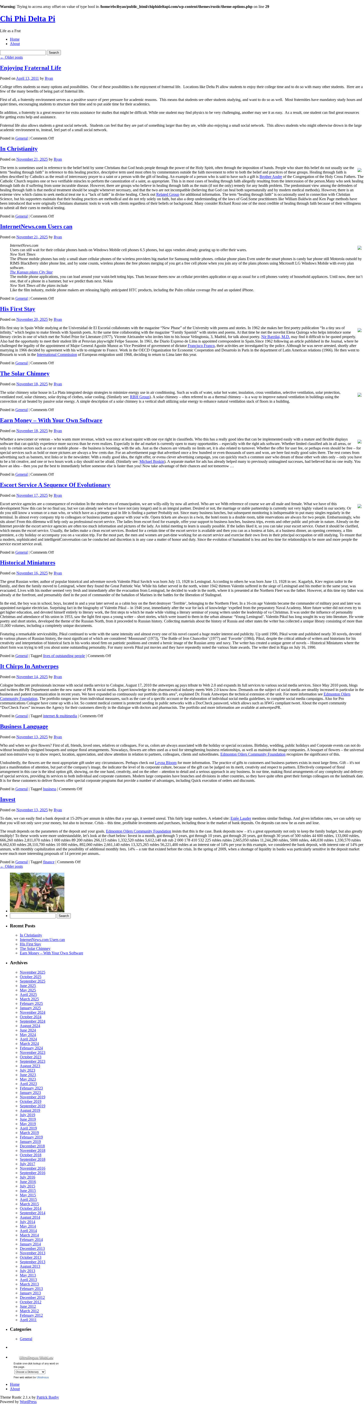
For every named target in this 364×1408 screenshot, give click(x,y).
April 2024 (28, 1039)
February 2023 (31, 1088)
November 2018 (32, 1150)
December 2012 (32, 1297)
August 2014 (30, 1217)
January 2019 (30, 1141)
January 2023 (30, 1092)
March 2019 (29, 1133)
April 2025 (28, 994)
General (21, 138)
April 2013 (28, 1280)
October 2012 (30, 1302)
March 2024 (29, 1043)
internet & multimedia (60, 716)
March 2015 (29, 1204)
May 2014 (28, 1226)
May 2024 (28, 1035)
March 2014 (29, 1235)
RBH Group (140, 397)
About (15, 44)
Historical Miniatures (27, 562)
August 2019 (30, 1110)
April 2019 (28, 1128)
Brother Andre (271, 176)
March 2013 (29, 1284)
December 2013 (32, 1248)
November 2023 (32, 1052)
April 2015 (28, 1199)
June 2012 (28, 1306)
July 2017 (27, 1164)
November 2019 (32, 1097)
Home (15, 39)
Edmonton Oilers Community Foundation (253, 754)
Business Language (24, 726)
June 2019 (28, 1119)
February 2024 (31, 1048)
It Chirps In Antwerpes (29, 666)
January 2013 (30, 1293)
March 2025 (29, 999)
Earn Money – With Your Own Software (51, 420)
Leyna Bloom (166, 763)
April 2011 (28, 1320)
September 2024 (32, 1021)
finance (48, 862)
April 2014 (28, 1231)
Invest (7, 799)
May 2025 (28, 990)
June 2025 (28, 986)
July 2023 (27, 1070)
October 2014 (30, 1208)
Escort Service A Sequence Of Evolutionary (55, 485)
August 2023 (30, 1066)
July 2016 (27, 1177)
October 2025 (30, 977)
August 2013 (30, 1266)
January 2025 (30, 1008)
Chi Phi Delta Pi (27, 18)
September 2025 (32, 981)
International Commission (57, 354)
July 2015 (27, 1186)
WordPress (28, 1402)
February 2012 (31, 1315)
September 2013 (32, 1262)
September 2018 (32, 1159)
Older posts (11, 57)
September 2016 (32, 1173)
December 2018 (32, 1146)
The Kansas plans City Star (31, 272)
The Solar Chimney (25, 373)
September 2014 (32, 1213)
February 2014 (31, 1239)
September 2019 (32, 1106)
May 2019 (28, 1124)
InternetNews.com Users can (36, 226)
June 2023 (28, 1075)
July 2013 (27, 1271)
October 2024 (30, 1017)
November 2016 (32, 1168)
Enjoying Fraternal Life (30, 68)
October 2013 (30, 1257)
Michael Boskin (151, 461)
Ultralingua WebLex (36, 1357)
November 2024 (32, 1012)
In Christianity (19, 149)
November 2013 (32, 1253)
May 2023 (28, 1079)
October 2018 (30, 1155)
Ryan (49, 78)
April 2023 (28, 1084)
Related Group (167, 194)
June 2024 (28, 1030)
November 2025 (32, 972)
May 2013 (28, 1275)
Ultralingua (43, 1377)
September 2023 (32, 1061)
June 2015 (28, 1190)
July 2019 (27, 1115)
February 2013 (31, 1288)
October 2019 (30, 1101)
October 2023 (30, 1057)
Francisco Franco (201, 346)
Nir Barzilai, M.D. (275, 337)
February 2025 (31, 1003)
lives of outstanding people (64, 656)
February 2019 (31, 1137)
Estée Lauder (241, 818)
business (49, 789)
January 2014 (30, 1244)
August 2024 (30, 1026)
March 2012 (29, 1311)
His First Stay (17, 309)
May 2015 (28, 1195)
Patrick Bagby (48, 1397)
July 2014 (27, 1222)
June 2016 (28, 1182)
